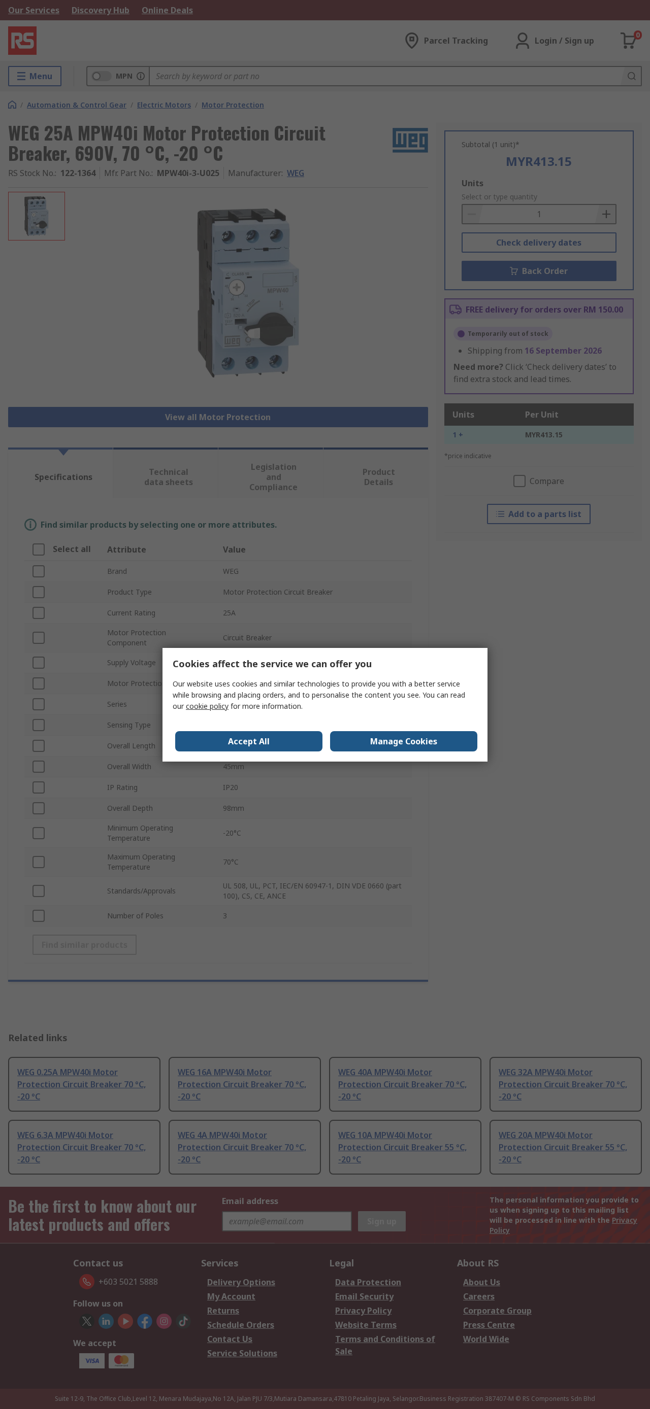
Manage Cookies (403, 741)
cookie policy (207, 706)
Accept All (249, 741)
